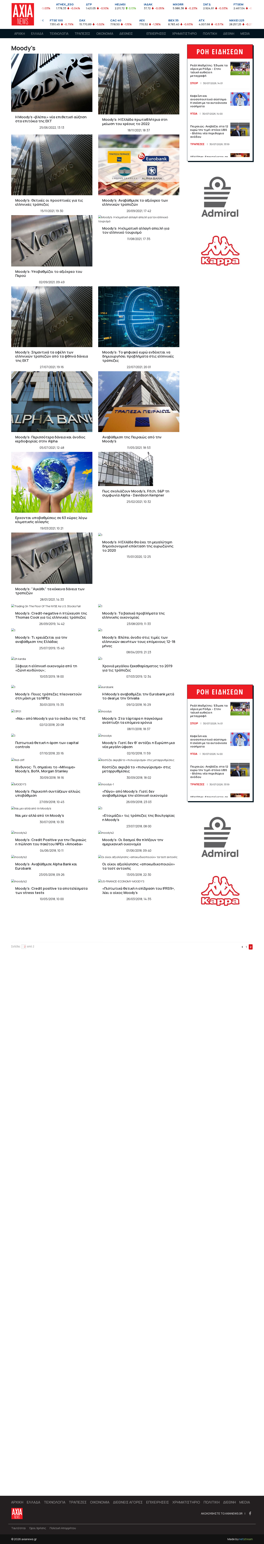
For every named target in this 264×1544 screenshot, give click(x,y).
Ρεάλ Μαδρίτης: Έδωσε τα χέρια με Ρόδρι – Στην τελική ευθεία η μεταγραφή (209, 70)
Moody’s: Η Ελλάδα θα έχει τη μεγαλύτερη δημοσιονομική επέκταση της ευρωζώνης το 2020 (138, 546)
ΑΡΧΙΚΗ (19, 33)
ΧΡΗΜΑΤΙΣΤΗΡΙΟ (184, 33)
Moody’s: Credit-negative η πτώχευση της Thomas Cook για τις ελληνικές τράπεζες (51, 615)
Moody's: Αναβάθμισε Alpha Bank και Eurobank (46, 866)
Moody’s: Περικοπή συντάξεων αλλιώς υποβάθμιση (47, 793)
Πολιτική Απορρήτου (63, 1528)
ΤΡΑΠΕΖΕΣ (82, 33)
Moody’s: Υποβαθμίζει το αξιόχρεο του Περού (48, 273)
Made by (240, 1539)
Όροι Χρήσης (37, 1528)
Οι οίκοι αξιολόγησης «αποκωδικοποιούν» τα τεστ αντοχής (138, 866)
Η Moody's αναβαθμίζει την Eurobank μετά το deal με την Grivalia (138, 696)
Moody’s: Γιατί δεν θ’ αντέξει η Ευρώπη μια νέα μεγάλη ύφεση (138, 744)
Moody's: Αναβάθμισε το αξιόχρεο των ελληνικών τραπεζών (135, 202)
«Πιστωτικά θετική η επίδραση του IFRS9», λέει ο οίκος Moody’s (138, 890)
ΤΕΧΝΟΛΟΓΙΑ (58, 33)
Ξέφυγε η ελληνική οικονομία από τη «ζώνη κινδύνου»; (46, 668)
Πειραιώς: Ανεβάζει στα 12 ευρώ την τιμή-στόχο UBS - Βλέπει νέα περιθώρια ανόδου (209, 131)
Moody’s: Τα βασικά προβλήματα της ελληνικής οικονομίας (133, 615)
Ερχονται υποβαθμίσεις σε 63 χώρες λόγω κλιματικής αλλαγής (51, 519)
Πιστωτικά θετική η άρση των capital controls (46, 744)
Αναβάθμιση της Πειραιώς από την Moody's (132, 439)
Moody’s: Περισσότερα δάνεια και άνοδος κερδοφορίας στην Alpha (50, 439)
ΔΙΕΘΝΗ (228, 33)
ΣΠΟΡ (194, 83)
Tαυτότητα (18, 1528)
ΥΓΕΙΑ (193, 113)
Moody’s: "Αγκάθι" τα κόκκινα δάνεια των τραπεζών (50, 591)
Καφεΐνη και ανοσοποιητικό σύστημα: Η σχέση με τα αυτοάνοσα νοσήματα (208, 101)
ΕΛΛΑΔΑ (37, 33)
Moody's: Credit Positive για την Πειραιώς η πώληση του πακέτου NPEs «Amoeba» (50, 841)
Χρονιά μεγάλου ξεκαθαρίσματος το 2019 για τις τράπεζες (137, 668)
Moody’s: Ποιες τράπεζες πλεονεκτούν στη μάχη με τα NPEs (48, 696)
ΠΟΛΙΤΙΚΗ (210, 33)
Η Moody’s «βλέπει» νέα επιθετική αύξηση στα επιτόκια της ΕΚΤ (51, 119)
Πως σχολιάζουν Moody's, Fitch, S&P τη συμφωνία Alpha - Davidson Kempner (135, 493)
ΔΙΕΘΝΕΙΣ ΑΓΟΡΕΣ (126, 37)
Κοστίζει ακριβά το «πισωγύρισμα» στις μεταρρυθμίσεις (136, 769)
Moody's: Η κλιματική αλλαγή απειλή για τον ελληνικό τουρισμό (135, 230)
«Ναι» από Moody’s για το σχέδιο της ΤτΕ (50, 718)
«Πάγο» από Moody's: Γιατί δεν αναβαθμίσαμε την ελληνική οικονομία (134, 793)
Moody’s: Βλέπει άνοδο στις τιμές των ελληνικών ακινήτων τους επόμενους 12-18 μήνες (138, 641)
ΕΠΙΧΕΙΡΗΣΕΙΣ (156, 33)
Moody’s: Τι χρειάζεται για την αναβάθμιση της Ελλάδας (41, 639)
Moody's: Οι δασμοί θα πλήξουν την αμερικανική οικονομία (132, 841)
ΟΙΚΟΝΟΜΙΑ (104, 33)
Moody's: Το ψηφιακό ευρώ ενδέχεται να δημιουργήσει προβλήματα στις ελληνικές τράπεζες (138, 356)
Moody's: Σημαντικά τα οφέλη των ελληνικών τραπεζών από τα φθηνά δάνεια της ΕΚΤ (51, 356)
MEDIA (245, 33)
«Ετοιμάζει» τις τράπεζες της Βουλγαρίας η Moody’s (138, 817)
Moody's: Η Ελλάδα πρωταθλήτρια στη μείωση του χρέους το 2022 (134, 121)
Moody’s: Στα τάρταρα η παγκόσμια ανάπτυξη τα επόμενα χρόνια (132, 720)
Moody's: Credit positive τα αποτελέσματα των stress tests (51, 890)
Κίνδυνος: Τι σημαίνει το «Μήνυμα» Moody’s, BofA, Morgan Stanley (45, 769)
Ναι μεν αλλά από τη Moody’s (39, 815)
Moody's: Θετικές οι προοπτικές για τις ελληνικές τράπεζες (49, 202)
